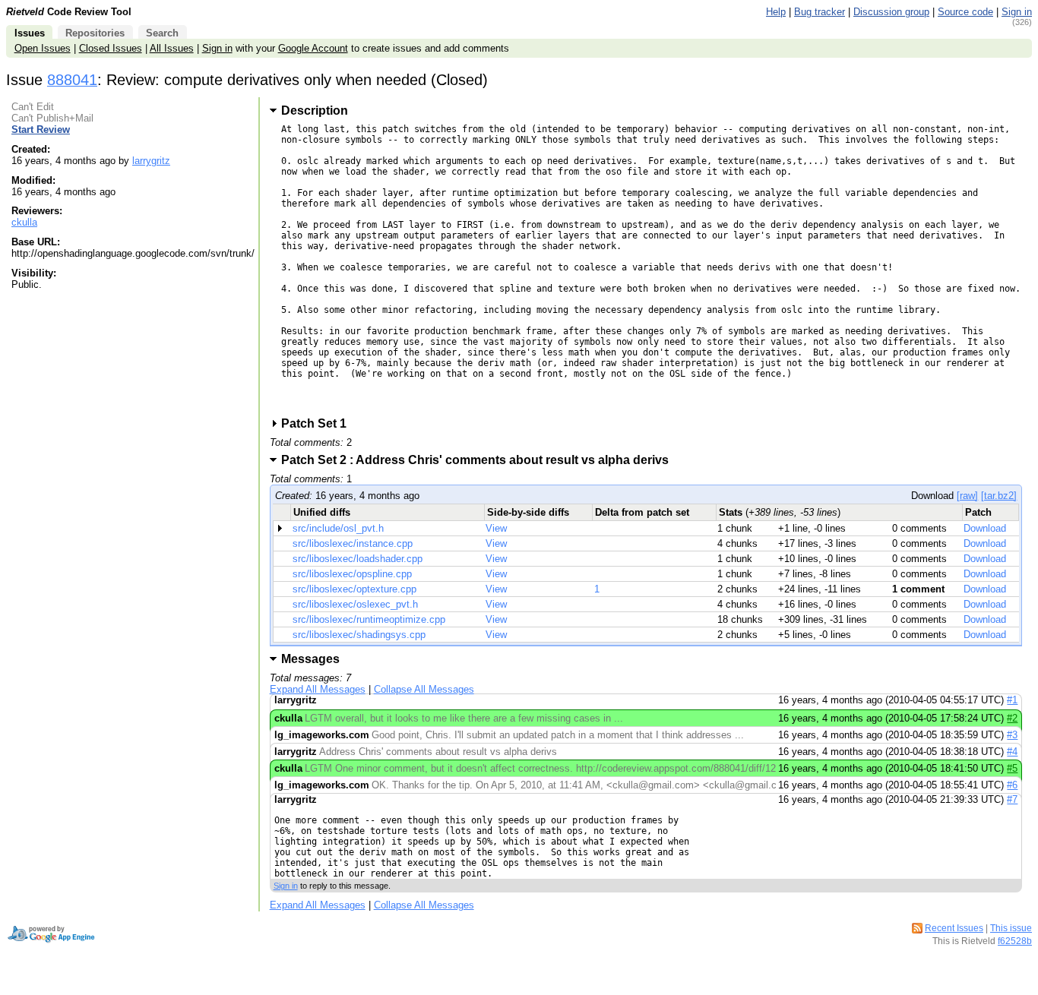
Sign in (1017, 11)
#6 (1012, 785)
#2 (1012, 718)
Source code (965, 11)
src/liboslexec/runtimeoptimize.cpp (369, 619)
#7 (1012, 799)
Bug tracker (819, 11)
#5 (1012, 768)
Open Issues (42, 48)
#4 (1012, 751)
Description (314, 110)
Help (776, 11)
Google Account (313, 48)
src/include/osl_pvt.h (338, 528)
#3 (1012, 735)
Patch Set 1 (318, 423)
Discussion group (891, 11)
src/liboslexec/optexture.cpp (354, 589)
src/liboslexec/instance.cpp (353, 543)
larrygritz (151, 160)
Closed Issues (110, 48)
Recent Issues (954, 928)
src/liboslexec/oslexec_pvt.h (355, 604)
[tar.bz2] (999, 495)
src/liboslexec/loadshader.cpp (357, 558)
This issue (1011, 928)
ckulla (24, 222)
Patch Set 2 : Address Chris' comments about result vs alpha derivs (480, 459)
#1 (1012, 700)
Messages (310, 658)
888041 (72, 79)
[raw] (967, 495)
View (496, 528)
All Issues (172, 48)
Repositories (95, 33)
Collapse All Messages (424, 689)
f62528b (1015, 941)
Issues (29, 33)
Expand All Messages (318, 689)
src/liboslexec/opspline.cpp (352, 574)
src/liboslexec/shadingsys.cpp (359, 634)
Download (985, 528)
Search (162, 33)
